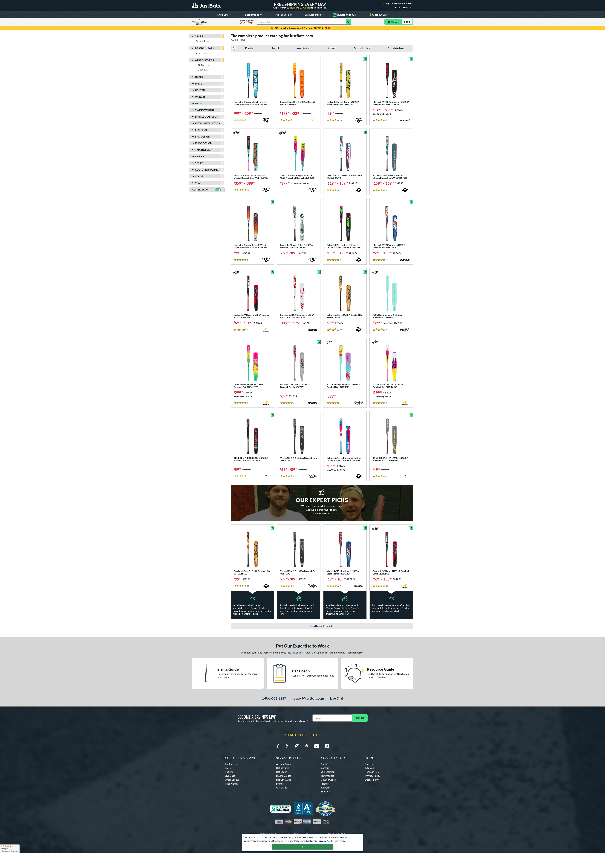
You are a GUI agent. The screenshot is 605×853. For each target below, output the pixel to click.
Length (200, 90)
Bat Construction (207, 123)
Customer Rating (207, 169)
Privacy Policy (293, 840)
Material (201, 129)
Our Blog (370, 763)
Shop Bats (222, 14)
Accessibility (372, 779)
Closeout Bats (380, 14)
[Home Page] (206, 5)
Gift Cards (281, 787)
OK (302, 847)
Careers (325, 767)
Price (198, 83)
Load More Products (321, 625)
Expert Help (401, 7)
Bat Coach (281, 771)
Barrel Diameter (206, 116)
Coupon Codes (328, 779)
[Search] (348, 22)
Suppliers (326, 791)
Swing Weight (204, 109)
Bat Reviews (282, 767)
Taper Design (204, 149)
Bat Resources (313, 14)
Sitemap (369, 767)
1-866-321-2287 (274, 698)
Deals (199, 76)
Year (198, 182)
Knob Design (203, 143)
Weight (200, 96)
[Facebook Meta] (278, 746)
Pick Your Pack (283, 14)
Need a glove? (247, 21)
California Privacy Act (318, 840)
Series (199, 162)
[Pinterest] (306, 746)
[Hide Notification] (602, 28)
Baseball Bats (204, 48)
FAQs (228, 767)
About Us (326, 763)
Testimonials (327, 775)
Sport (199, 36)
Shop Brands (252, 14)
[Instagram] (297, 746)
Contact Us (231, 763)
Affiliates (326, 787)
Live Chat (336, 698)
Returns (229, 771)
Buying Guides (283, 775)
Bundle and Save (345, 14)
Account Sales (283, 763)
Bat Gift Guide (283, 779)
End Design (202, 136)
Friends (325, 783)
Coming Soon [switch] (200, 189)
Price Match (231, 783)
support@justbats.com (308, 698)
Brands (280, 783)
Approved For (204, 60)
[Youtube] (316, 746)
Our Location (327, 771)
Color (199, 176)
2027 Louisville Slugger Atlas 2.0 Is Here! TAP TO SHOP (300, 28)
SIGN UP (360, 718)
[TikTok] (327, 746)
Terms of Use (372, 771)
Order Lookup (232, 779)
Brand (199, 156)
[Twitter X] (287, 746)
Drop (198, 103)
